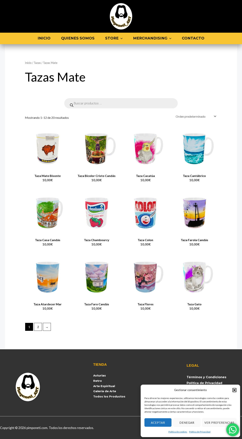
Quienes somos (78, 38)
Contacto (193, 38)
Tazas (37, 62)
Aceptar (158, 422)
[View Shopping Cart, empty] (220, 16)
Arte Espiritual (104, 386)
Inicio (44, 38)
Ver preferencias (219, 422)
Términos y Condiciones (206, 377)
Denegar (186, 422)
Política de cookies (177, 431)
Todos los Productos (109, 396)
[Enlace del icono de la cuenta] (232, 16)
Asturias (99, 375)
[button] (234, 390)
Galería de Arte (104, 391)
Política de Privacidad (199, 431)
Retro (97, 381)
